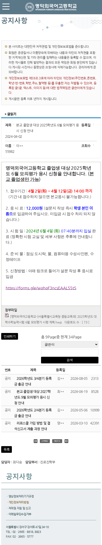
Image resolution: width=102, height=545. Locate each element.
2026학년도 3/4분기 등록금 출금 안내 (32, 381)
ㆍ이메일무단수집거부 (18, 514)
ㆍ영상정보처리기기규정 (20, 496)
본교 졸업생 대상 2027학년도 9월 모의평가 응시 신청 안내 (32, 397)
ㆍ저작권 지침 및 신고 (18, 508)
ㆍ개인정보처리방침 (17, 502)
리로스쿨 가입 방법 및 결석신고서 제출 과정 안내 (32, 426)
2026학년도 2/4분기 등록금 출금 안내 (32, 413)
